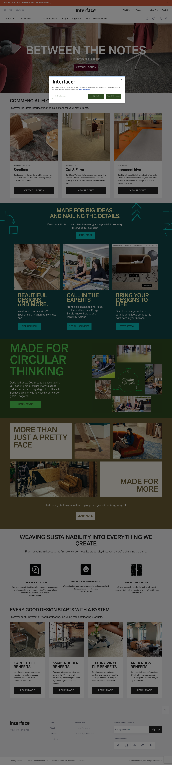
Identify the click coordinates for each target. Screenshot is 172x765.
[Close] (121, 79)
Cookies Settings (60, 96)
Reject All (96, 96)
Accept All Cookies (113, 96)
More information (84, 89)
